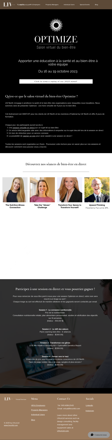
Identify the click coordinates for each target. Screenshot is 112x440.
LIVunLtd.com (63, 431)
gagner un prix (29, 136)
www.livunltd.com (11, 425)
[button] (85, 4)
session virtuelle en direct (23, 128)
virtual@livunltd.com (71, 408)
